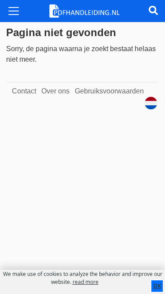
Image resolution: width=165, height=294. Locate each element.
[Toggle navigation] (13, 11)
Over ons (55, 91)
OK (157, 286)
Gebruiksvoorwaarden (109, 91)
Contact (24, 91)
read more (86, 282)
